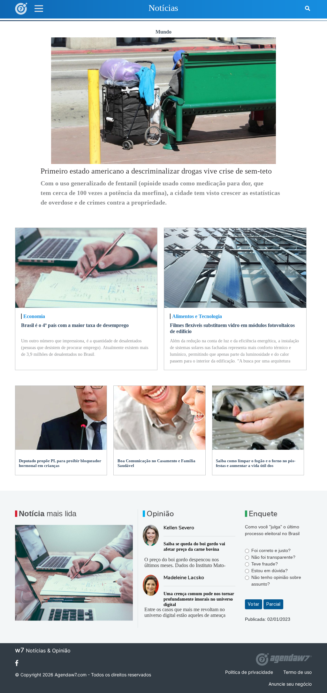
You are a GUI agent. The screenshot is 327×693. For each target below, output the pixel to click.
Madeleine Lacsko (184, 577)
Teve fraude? (264, 563)
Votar (253, 604)
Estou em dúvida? (269, 570)
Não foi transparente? (273, 557)
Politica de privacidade (249, 672)
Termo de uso (297, 672)
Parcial (273, 604)
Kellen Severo (179, 527)
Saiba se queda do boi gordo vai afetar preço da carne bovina (194, 546)
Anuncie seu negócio (290, 684)
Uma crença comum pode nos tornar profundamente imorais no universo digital (199, 599)
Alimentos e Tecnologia (197, 316)
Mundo (163, 32)
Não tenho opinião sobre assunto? (276, 581)
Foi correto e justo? (271, 550)
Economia (34, 316)
